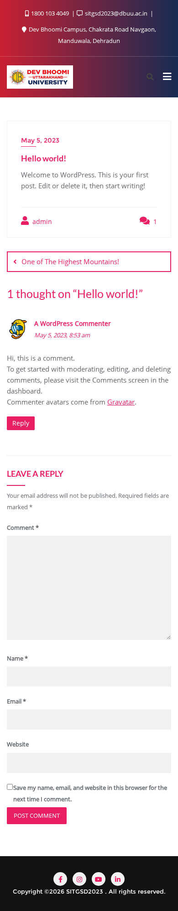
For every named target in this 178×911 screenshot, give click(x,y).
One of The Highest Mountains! (70, 261)
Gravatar (121, 401)
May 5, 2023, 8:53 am (62, 335)
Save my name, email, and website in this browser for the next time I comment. (90, 793)
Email (16, 701)
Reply (20, 423)
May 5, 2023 (40, 140)
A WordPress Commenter (72, 323)
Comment (23, 527)
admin (41, 221)
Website (18, 744)
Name (17, 658)
